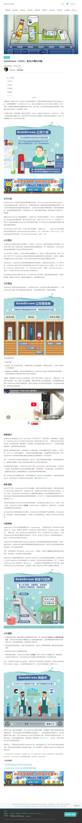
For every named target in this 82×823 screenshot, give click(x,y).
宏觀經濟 (44, 10)
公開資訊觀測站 (51, 804)
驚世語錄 (52, 10)
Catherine (12, 70)
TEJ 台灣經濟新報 (33, 804)
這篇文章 (44, 478)
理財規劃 (30, 10)
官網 (43, 229)
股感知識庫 (20, 70)
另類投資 (59, 10)
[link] (34, 186)
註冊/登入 (72, 4)
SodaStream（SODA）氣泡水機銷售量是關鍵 (20, 768)
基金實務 (15, 10)
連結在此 (10, 453)
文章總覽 (66, 10)
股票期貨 (7, 10)
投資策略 (22, 10)
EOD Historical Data (42, 804)
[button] (29, 784)
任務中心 (74, 10)
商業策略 (37, 10)
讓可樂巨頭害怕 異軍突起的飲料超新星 (18, 765)
